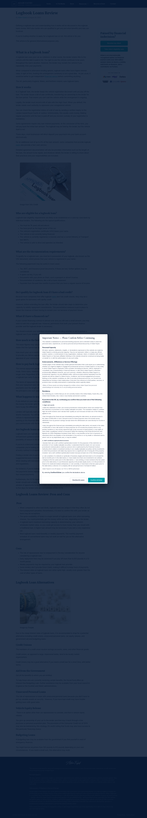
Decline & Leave (78, 480)
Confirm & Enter (96, 480)
